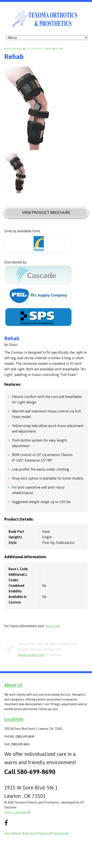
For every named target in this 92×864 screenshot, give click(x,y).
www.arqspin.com (31, 655)
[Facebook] (6, 823)
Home (8, 833)
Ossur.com (52, 626)
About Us (13, 684)
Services (30, 833)
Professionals (13, 48)
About (18, 833)
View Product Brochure (46, 212)
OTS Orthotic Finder (39, 48)
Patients (43, 833)
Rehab (59, 48)
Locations (14, 718)
